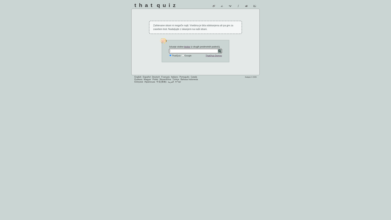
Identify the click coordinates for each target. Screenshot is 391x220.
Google (188, 55)
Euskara (138, 79)
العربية (171, 82)
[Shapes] (214, 6)
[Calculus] (238, 6)
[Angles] (222, 6)
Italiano (174, 77)
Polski (155, 79)
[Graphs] (246, 6)
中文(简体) (161, 82)
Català (194, 77)
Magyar (147, 79)
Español (147, 77)
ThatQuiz (176, 55)
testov (187, 46)
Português (184, 77)
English (137, 77)
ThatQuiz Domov (214, 55)
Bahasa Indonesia (189, 79)
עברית (178, 82)
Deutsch (156, 77)
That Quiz (156, 5)
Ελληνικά (138, 82)
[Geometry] (255, 6)
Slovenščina (165, 79)
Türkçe (175, 79)
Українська (149, 82)
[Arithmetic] (230, 6)
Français (165, 77)
